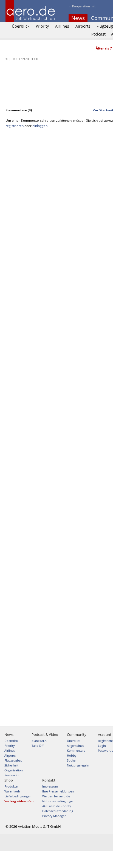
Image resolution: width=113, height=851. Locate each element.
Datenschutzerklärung (57, 811)
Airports (82, 26)
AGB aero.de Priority (56, 806)
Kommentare (76, 750)
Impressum (50, 786)
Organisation (13, 770)
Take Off (37, 745)
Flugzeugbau (13, 760)
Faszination (12, 775)
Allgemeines (75, 745)
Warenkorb (12, 791)
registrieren (14, 125)
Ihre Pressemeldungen (58, 791)
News (78, 18)
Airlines (62, 26)
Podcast (98, 34)
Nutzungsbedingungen (58, 801)
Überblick (20, 26)
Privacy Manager (54, 816)
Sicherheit (11, 765)
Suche (71, 760)
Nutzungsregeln (78, 765)
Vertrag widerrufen (18, 801)
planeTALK (39, 741)
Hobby (72, 755)
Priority (42, 26)
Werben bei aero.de (56, 796)
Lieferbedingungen (17, 796)
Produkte (11, 786)
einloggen (39, 125)
